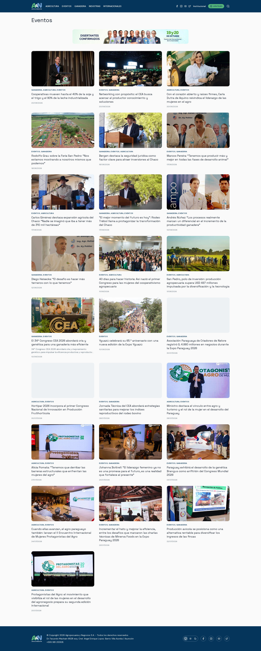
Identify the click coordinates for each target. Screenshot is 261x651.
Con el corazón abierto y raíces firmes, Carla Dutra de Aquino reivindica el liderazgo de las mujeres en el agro (196, 97)
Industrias (94, 6)
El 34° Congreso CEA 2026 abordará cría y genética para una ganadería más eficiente (59, 342)
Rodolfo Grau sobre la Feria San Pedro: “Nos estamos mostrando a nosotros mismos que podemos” (61, 159)
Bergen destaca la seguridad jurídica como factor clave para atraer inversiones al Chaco (128, 157)
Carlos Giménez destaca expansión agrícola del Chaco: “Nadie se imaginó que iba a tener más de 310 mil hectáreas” (62, 221)
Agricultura (52, 6)
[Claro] (190, 639)
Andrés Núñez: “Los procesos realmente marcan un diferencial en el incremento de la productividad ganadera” (196, 221)
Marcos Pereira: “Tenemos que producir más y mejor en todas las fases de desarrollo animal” (197, 157)
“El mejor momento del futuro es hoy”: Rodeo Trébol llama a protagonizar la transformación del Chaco (129, 221)
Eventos (66, 6)
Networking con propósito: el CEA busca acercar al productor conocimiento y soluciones (125, 97)
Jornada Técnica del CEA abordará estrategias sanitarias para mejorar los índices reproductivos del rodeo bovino (129, 409)
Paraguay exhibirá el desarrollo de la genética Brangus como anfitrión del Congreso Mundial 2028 (197, 471)
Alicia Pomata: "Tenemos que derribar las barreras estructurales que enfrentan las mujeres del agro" (58, 471)
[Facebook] (177, 6)
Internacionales (112, 6)
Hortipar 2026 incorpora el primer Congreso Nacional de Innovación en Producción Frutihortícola (60, 409)
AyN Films (217, 6)
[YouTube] (185, 6)
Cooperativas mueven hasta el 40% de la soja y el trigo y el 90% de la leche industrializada (62, 96)
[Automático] (186, 639)
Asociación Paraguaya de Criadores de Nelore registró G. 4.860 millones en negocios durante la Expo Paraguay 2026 (198, 344)
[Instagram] (181, 6)
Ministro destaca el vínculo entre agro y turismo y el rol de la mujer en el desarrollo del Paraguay (198, 409)
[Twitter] (189, 6)
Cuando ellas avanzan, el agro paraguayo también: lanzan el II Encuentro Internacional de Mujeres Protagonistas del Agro (61, 532)
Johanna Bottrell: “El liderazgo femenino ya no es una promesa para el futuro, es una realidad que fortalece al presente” (130, 471)
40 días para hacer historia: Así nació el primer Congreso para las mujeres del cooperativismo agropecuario (129, 282)
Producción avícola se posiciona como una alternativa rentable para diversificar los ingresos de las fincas (195, 532)
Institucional (199, 6)
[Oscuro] (195, 639)
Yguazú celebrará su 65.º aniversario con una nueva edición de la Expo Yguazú (128, 342)
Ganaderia (80, 6)
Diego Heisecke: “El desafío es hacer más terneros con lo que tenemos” (58, 281)
